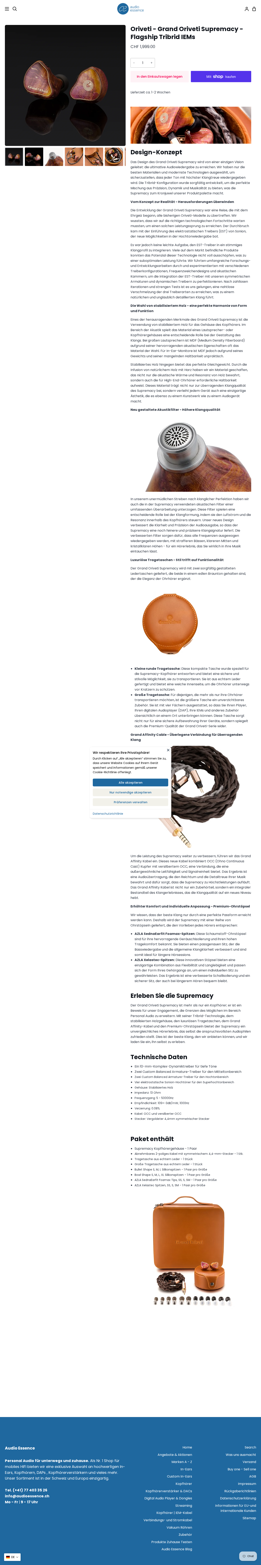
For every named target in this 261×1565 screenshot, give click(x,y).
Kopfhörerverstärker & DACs (169, 1491)
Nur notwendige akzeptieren (130, 792)
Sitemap (249, 1518)
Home (187, 1447)
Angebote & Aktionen (175, 1454)
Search (250, 1447)
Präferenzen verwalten (130, 802)
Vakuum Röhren (179, 1527)
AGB (252, 1476)
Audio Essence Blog (176, 1549)
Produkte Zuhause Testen (171, 1542)
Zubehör (185, 1534)
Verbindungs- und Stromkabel (168, 1520)
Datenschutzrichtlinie (108, 813)
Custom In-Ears (179, 1476)
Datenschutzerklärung (238, 1498)
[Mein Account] (245, 9)
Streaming (183, 1505)
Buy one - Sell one (242, 1469)
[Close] (168, 750)
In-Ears (186, 1469)
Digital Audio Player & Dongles (168, 1498)
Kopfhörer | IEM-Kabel (174, 1512)
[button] (12, 1557)
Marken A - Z (181, 1462)
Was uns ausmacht (241, 1454)
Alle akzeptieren (131, 782)
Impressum (247, 1483)
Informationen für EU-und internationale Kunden (235, 1508)
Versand (249, 1462)
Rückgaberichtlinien (240, 1491)
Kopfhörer (184, 1483)
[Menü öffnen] (4, 9)
